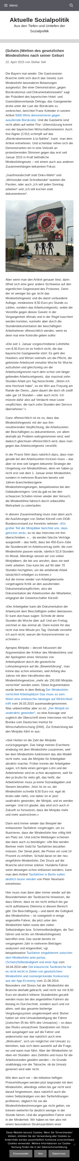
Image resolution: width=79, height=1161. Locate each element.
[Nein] (74, 1144)
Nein (40, 1153)
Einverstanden (20, 1153)
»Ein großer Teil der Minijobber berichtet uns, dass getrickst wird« (37, 528)
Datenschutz (59, 1153)
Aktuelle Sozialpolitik (39, 20)
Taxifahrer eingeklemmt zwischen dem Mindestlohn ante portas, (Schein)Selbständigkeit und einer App (39, 957)
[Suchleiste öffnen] (71, 5)
